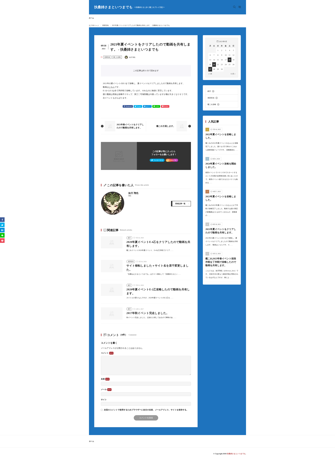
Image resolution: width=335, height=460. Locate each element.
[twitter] (2, 224)
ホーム (91, 18)
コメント (105, 353)
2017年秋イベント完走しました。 (147, 313)
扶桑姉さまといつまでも (129, 7)
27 (210, 69)
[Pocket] (2, 240)
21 (214, 64)
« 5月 (210, 74)
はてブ (148, 106)
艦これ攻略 (117, 57)
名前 (103, 379)
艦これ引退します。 (165, 126)
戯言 (129, 238)
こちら (112, 87)
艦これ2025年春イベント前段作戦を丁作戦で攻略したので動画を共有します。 (220, 262)
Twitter (139, 106)
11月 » (233, 74)
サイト (104, 400)
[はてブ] (2, 230)
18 (229, 60)
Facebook (129, 106)
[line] (2, 235)
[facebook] (2, 219)
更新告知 (105, 25)
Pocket (166, 106)
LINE (157, 106)
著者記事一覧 (180, 204)
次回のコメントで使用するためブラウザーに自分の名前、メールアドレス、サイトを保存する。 (146, 410)
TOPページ (95, 25)
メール (104, 389)
